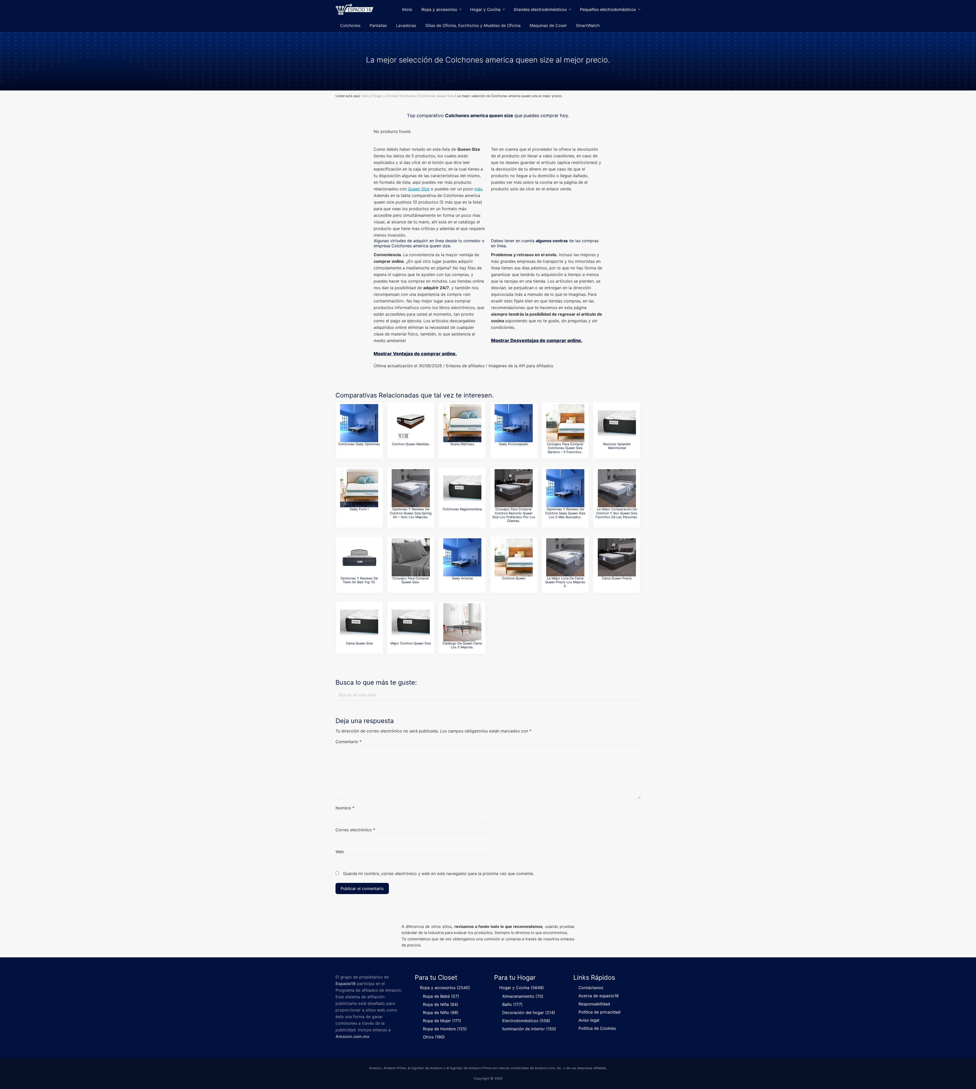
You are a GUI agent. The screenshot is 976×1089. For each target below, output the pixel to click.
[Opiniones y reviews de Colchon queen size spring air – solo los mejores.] (411, 488)
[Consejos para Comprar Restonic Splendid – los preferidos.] (617, 423)
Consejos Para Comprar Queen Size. (410, 580)
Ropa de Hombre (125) (445, 1028)
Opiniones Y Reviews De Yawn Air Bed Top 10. (359, 580)
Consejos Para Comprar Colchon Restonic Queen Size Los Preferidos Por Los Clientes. (513, 515)
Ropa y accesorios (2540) (445, 987)
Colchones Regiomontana (462, 509)
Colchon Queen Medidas (410, 444)
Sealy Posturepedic (513, 444)
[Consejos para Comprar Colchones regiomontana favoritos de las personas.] (462, 488)
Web (340, 851)
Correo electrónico (355, 829)
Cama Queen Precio (617, 578)
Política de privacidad (599, 1012)
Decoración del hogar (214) (528, 1012)
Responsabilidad (594, 1003)
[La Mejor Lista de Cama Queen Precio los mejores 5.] (565, 557)
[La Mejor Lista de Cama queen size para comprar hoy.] (359, 622)
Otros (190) (434, 1036)
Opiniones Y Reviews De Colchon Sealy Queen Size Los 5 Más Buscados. (565, 513)
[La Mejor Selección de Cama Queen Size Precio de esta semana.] (617, 557)
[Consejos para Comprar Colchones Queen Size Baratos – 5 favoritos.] (565, 423)
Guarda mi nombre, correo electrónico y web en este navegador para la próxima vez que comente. (438, 873)
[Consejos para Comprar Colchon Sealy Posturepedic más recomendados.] (514, 423)
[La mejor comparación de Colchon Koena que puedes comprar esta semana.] (462, 423)
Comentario (348, 741)
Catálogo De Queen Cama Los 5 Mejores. (462, 645)
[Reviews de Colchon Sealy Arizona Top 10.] (462, 557)
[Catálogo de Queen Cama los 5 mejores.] (462, 622)
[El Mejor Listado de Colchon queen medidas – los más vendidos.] (411, 423)
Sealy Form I (359, 509)
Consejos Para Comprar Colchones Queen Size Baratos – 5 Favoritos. (565, 448)
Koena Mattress (462, 444)
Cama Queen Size (359, 643)
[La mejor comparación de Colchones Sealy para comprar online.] (359, 423)
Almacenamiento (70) (522, 996)
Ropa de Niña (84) (440, 1004)
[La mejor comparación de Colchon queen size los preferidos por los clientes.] (411, 622)
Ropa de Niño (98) (441, 1012)
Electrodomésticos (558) (526, 1020)
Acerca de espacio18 (598, 995)
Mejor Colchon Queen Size (410, 643)
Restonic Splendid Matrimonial (617, 446)
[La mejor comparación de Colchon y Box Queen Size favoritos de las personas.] (617, 488)
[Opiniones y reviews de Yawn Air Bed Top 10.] (359, 557)
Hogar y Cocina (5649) (521, 987)
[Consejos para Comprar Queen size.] (411, 557)
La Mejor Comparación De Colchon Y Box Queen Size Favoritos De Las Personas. (617, 513)
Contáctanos (590, 987)
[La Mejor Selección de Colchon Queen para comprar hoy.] (514, 557)
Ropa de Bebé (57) (441, 996)
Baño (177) (512, 1004)
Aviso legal (588, 1020)
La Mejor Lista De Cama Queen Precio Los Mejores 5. (565, 582)
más (478, 188)
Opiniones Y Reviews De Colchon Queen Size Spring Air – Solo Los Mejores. (411, 513)
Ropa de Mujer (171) (442, 1020)
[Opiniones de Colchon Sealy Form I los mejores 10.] (359, 488)
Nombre (345, 807)
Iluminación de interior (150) (529, 1028)
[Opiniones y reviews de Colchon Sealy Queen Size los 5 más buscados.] (565, 488)
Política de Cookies (597, 1028)
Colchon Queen (513, 578)
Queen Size (419, 188)
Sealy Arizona (462, 578)
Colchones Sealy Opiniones (359, 444)
